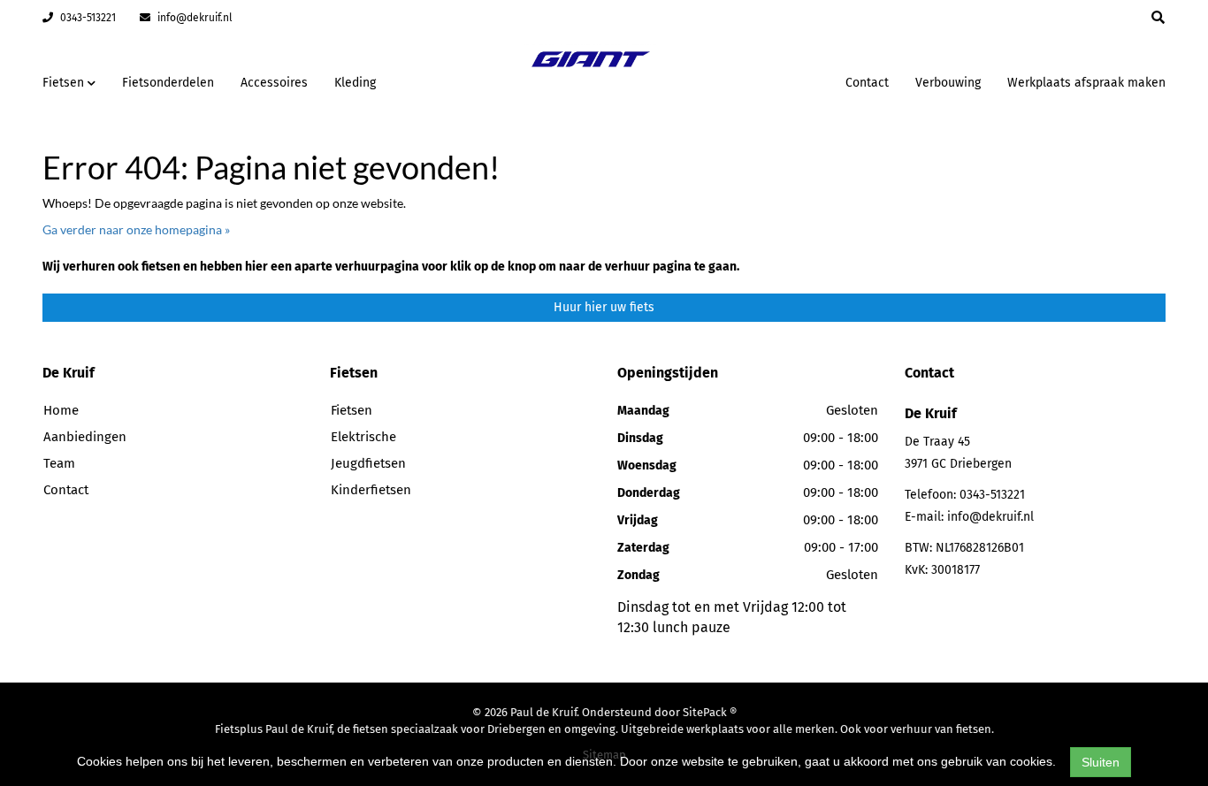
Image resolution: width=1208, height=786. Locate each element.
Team (59, 463)
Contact (867, 82)
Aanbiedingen (776, 80)
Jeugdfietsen (368, 463)
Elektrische (363, 437)
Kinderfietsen (371, 490)
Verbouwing (948, 82)
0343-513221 (86, 17)
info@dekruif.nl (194, 17)
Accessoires (274, 82)
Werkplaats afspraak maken (1086, 82)
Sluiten (1101, 762)
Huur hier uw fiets (604, 307)
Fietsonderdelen (168, 82)
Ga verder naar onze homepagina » (136, 229)
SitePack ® (710, 712)
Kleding (355, 82)
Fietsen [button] (65, 82)
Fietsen (351, 410)
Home (61, 410)
